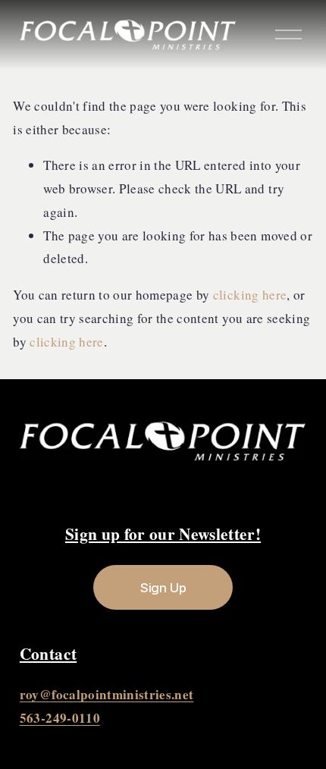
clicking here (250, 294)
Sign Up (163, 587)
